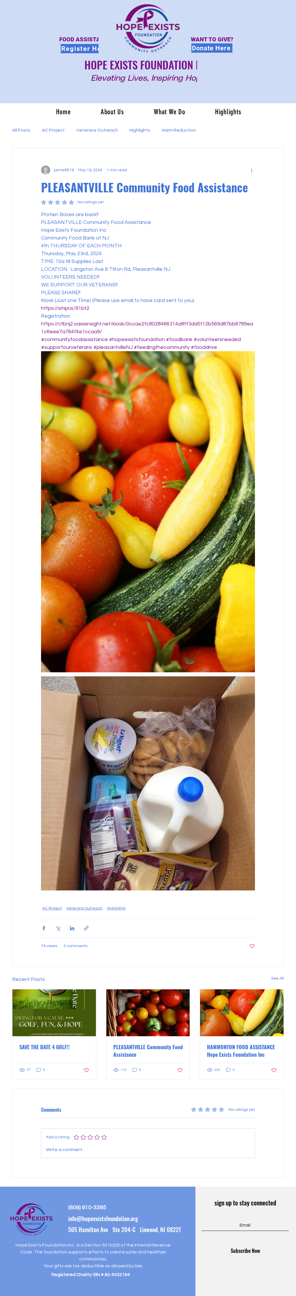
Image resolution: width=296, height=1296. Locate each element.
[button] (112, 112)
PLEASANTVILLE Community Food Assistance (148, 1050)
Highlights (140, 130)
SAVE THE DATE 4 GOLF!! (44, 1047)
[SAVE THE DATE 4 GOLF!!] (54, 1012)
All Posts (21, 130)
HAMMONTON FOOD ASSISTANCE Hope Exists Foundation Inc (241, 1050)
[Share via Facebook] (44, 928)
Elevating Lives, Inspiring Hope (148, 78)
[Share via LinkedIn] (72, 928)
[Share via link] (86, 928)
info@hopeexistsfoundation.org (103, 1218)
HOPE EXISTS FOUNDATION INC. (148, 65)
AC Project (53, 130)
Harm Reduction (179, 130)
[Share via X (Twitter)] (58, 928)
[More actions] (251, 170)
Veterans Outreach (97, 130)
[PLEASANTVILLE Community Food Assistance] (148, 1012)
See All (277, 978)
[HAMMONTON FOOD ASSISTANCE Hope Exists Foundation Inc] (242, 1012)
